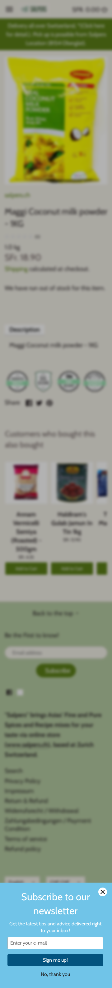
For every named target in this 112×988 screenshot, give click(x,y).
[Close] (102, 892)
